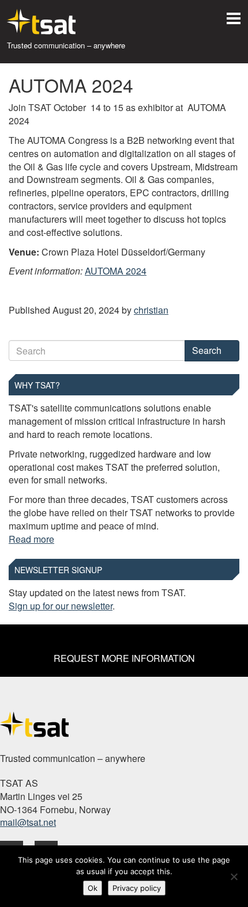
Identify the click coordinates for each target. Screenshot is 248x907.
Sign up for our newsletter (60, 605)
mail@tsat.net (28, 822)
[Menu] (233, 14)
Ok (92, 888)
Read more (31, 539)
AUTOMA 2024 (115, 270)
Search (208, 350)
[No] (233, 876)
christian (151, 310)
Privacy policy (136, 888)
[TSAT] (34, 22)
